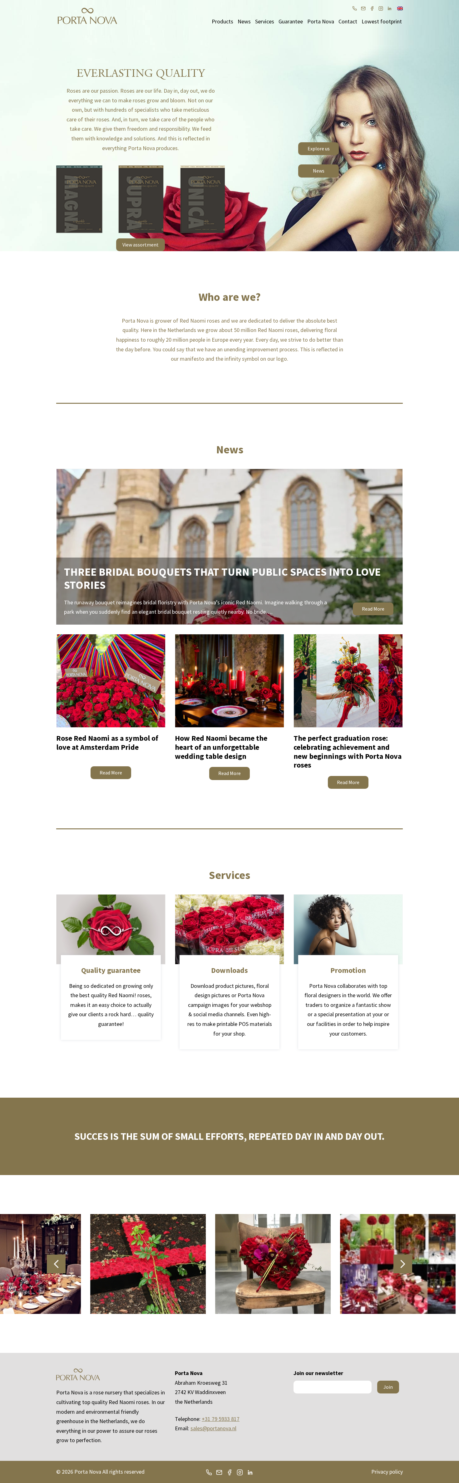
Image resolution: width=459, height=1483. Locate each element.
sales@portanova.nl (213, 1428)
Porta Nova (320, 21)
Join (388, 1387)
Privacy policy (387, 1471)
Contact (347, 21)
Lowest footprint (382, 21)
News (244, 21)
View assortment (140, 244)
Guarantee (291, 21)
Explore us (319, 148)
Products (222, 21)
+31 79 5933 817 (220, 1418)
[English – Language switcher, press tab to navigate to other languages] (400, 7)
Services (264, 21)
